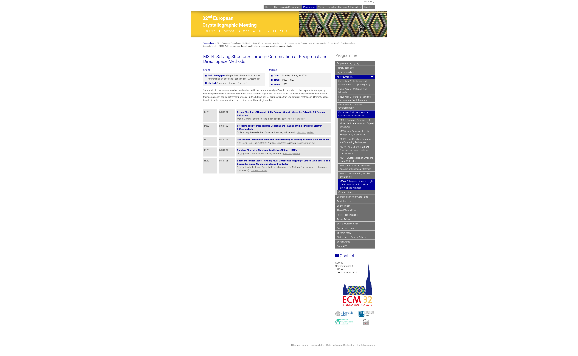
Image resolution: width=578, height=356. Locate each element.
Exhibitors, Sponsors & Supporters (344, 7)
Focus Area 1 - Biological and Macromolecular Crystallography (354, 83)
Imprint (305, 345)
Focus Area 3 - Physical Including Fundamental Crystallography (354, 98)
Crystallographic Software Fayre (352, 196)
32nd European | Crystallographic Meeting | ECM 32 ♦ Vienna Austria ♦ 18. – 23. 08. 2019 (258, 43)
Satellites (368, 7)
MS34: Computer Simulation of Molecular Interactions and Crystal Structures (357, 123)
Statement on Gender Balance (351, 237)
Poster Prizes (343, 219)
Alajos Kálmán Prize (346, 210)
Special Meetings (345, 228)
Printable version (366, 345)
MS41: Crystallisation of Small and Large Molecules (356, 160)
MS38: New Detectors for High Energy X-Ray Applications (355, 133)
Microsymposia (319, 43)
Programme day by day (348, 63)
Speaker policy (344, 232)
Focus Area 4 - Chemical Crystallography (350, 106)
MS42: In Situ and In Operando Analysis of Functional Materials (355, 167)
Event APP (342, 246)
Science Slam (343, 205)
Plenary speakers (345, 67)
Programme (309, 7)
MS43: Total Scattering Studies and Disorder (355, 175)
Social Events (343, 241)
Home (268, 7)
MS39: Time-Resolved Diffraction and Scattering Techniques (356, 141)
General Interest (346, 192)
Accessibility (317, 345)
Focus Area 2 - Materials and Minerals (352, 91)
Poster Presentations (347, 214)
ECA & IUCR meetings (348, 223)
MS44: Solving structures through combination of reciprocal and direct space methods (356, 184)
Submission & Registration (287, 7)
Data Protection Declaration (340, 345)
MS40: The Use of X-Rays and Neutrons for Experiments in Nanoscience (354, 150)
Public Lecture (344, 201)
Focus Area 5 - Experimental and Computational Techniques (354, 114)
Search (367, 1)
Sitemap (295, 345)
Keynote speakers (345, 72)
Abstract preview (296, 118)
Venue (321, 7)
